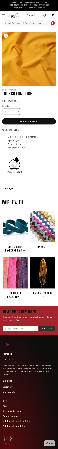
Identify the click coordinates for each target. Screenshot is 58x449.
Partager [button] (9, 188)
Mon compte (9, 392)
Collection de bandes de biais (14, 248)
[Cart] (53, 15)
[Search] (53, 23)
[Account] (45, 15)
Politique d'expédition (14, 426)
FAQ (5, 406)
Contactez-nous (11, 416)
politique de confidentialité (16, 421)
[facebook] (5, 438)
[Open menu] (3, 15)
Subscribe (47, 329)
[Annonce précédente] (5, 5)
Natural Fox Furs (42, 293)
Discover (7, 387)
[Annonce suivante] (53, 5)
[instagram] (11, 438)
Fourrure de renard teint (14, 295)
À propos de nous (12, 411)
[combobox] (28, 23)
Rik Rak (41, 247)
